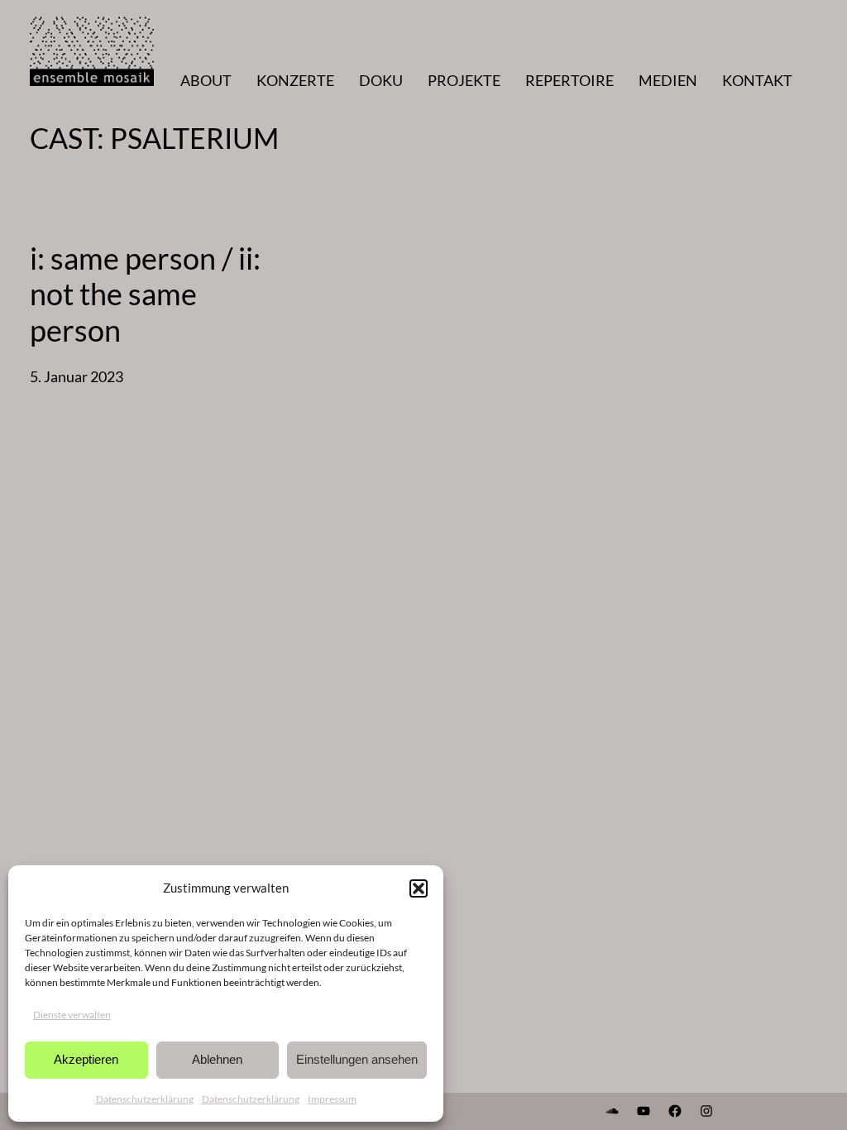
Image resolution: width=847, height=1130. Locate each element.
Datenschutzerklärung (145, 1099)
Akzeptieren (86, 1059)
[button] (418, 888)
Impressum (332, 1099)
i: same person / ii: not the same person (145, 294)
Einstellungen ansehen (357, 1059)
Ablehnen (217, 1059)
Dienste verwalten (72, 1014)
